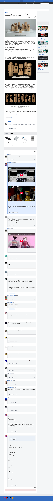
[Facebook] (9, 498)
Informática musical (14, 3)
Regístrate (6, 489)
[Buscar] (48, 3)
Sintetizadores (9, 3)
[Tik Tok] (7, 498)
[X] (11, 498)
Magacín (28, 3)
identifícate (10, 489)
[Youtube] (6, 498)
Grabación (5, 3)
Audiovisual (24, 3)
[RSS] (12, 498)
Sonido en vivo (20, 3)
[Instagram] (4, 498)
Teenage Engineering (13, 114)
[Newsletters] (14, 498)
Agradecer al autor (11, 128)
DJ (17, 3)
